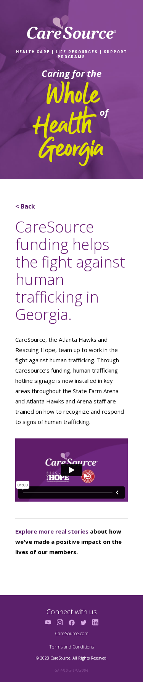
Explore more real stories (51, 531)
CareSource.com (71, 633)
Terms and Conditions (71, 647)
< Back (25, 206)
